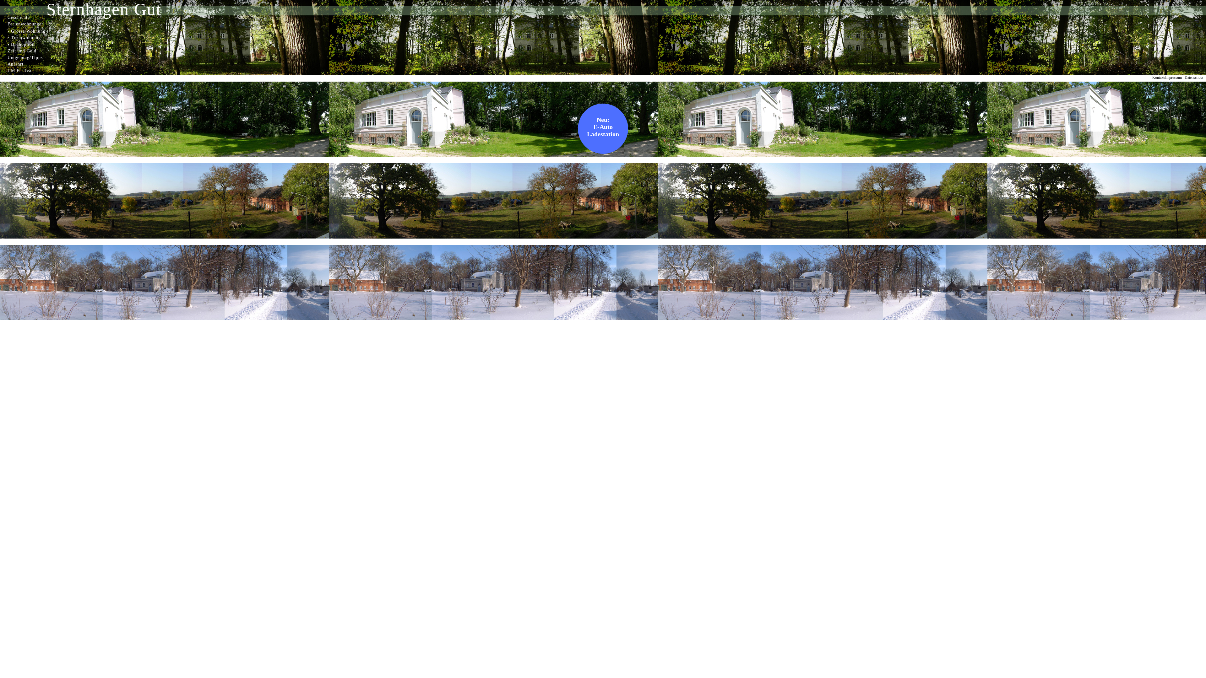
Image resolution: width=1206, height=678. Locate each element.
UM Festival (20, 70)
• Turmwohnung (24, 37)
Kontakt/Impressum (1167, 77)
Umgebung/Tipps (25, 57)
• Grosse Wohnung (27, 31)
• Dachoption (21, 44)
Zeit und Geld (22, 51)
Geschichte (19, 17)
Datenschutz (1194, 77)
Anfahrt (16, 64)
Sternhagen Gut (103, 9)
